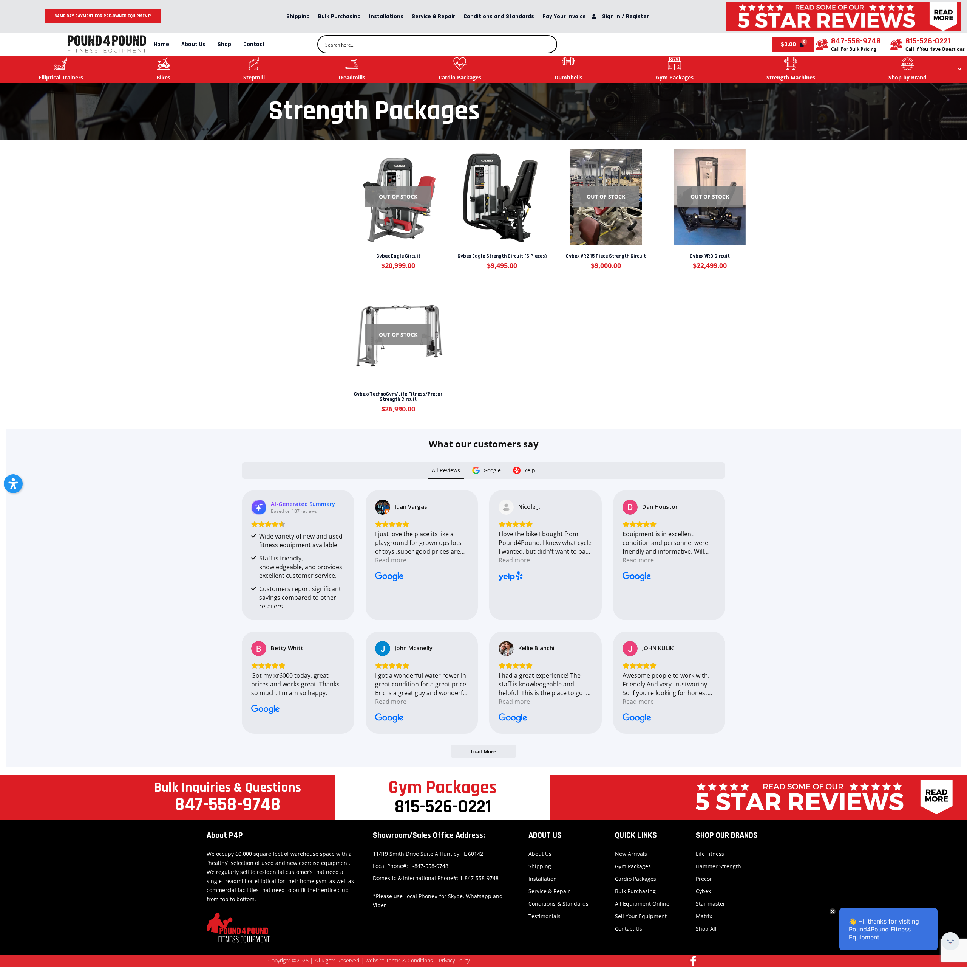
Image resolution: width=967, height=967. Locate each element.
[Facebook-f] (693, 961)
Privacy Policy (454, 960)
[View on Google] (382, 507)
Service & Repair (433, 16)
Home (161, 44)
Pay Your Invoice (564, 16)
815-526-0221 (927, 41)
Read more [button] (390, 560)
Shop (224, 44)
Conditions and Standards (498, 16)
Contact (254, 44)
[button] (13, 483)
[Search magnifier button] (548, 44)
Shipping (298, 16)
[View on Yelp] (506, 507)
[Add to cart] (501, 191)
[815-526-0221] (896, 44)
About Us (193, 44)
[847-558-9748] (822, 44)
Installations (386, 16)
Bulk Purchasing (339, 16)
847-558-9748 (856, 41)
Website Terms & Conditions (399, 960)
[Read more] (397, 191)
